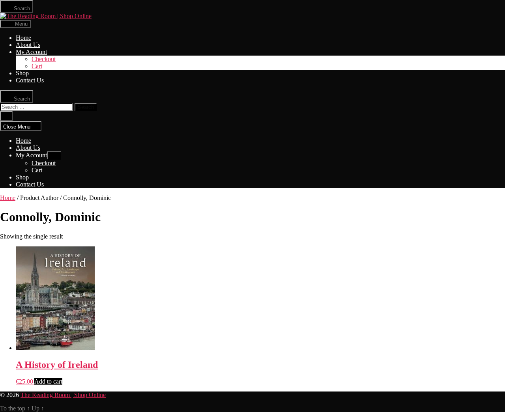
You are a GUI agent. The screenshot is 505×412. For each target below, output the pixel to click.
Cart (37, 66)
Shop (22, 73)
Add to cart (48, 381)
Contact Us (30, 80)
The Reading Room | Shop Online (63, 394)
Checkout (44, 59)
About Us (28, 44)
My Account (31, 51)
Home (23, 37)
